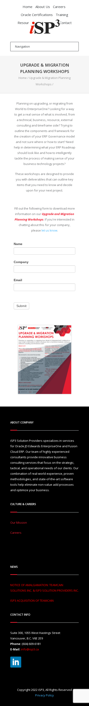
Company (21, 262)
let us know (49, 230)
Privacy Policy (44, 695)
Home (27, 6)
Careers (59, 6)
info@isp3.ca (30, 649)
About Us (42, 6)
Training (62, 14)
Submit (21, 306)
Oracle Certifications (37, 14)
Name (18, 244)
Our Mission (18, 522)
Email (18, 280)
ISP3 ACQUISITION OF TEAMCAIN (32, 600)
